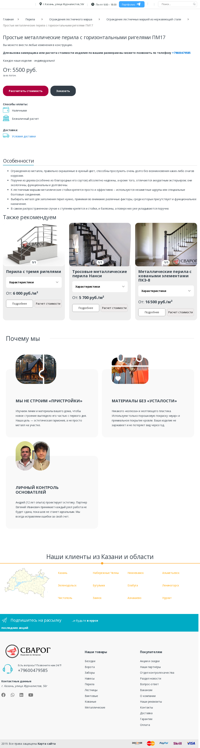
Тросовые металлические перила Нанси (99, 273)
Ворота (90, 667)
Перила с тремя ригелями (33, 271)
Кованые (90, 701)
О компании (148, 696)
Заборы (90, 672)
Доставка (146, 713)
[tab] (18, 161)
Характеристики (21, 282)
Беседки (90, 661)
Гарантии (146, 719)
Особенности (18, 160)
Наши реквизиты (151, 701)
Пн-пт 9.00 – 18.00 (106, 4)
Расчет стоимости (48, 303)
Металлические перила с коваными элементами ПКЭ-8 (164, 276)
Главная (8, 19)
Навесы (90, 678)
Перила (30, 19)
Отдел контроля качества (157, 672)
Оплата (145, 725)
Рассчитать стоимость (26, 91)
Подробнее (19, 303)
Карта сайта (47, 743)
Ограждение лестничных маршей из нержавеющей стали (143, 19)
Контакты (146, 707)
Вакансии (146, 690)
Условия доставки (24, 136)
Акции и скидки (149, 661)
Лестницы (91, 690)
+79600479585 (181, 53)
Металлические (95, 707)
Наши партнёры (150, 667)
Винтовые (91, 696)
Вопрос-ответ (149, 684)
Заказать (63, 91)
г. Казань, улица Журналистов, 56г (63, 4)
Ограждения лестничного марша (70, 19)
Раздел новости (150, 678)
